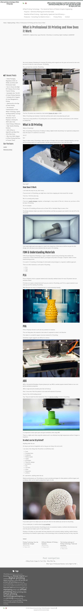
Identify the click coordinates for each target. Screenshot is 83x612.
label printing (16, 587)
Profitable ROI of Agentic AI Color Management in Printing (13, 99)
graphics (13, 585)
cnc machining (55, 35)
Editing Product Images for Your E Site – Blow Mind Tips (39, 561)
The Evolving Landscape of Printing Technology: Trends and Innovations (68, 543)
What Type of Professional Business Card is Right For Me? (62, 564)
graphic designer (33, 201)
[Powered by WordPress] (56, 607)
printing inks (16, 598)
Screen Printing (22, 600)
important (6, 587)
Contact (67, 17)
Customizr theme (45, 610)
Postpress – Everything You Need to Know (37, 17)
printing (9, 598)
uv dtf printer (11, 602)
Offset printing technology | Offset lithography (9, 3)
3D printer (43, 35)
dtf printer (21, 580)
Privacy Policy (58, 17)
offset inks (16, 590)
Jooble (5, 147)
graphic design (23, 584)
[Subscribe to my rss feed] (24, 3)
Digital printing (11, 23)
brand (21, 574)
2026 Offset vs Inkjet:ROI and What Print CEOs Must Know (12, 132)
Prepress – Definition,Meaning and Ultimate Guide (39, 12)
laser (23, 587)
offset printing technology (10, 594)
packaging (18, 596)
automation (17, 574)
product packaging (13, 600)
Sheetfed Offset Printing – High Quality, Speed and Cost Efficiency (44, 14)
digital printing (17, 578)
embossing (10, 584)
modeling (65, 35)
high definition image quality (21, 585)
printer (4, 598)
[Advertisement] (12, 48)
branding (6, 576)
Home (4, 23)
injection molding (53, 397)
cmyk (11, 576)
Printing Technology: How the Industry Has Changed (30, 543)
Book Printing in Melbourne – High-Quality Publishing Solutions (13, 126)
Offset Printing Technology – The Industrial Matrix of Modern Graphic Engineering (47, 9)
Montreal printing (7, 149)
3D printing (49, 35)
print (24, 596)
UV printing (19, 602)
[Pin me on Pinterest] (26, 3)
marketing (7, 589)
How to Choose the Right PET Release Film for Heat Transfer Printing (13, 89)
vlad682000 (71, 35)
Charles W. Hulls (53, 113)
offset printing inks (19, 592)
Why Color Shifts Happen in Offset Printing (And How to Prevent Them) (13, 138)
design (16, 575)
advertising (12, 574)
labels (20, 587)
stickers (5, 602)
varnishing (5, 604)
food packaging (16, 584)
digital (60, 35)
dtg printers (19, 582)
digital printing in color (10, 580)
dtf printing (13, 582)
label (11, 587)
